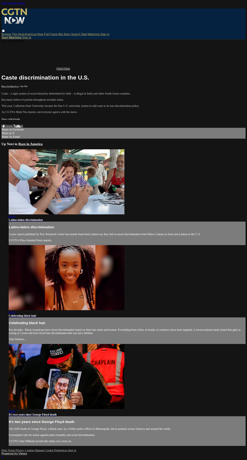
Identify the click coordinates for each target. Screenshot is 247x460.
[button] (3, 31)
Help (4, 450)
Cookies (30, 450)
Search (76, 34)
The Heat (18, 34)
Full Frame (51, 34)
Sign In (26, 37)
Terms (12, 450)
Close (60, 68)
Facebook (7, 126)
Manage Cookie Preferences (51, 450)
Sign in (104, 34)
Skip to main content (13, 3)
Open (67, 68)
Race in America (10, 86)
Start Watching (90, 34)
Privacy (20, 450)
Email (19, 126)
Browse (6, 34)
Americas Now (34, 34)
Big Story (65, 34)
